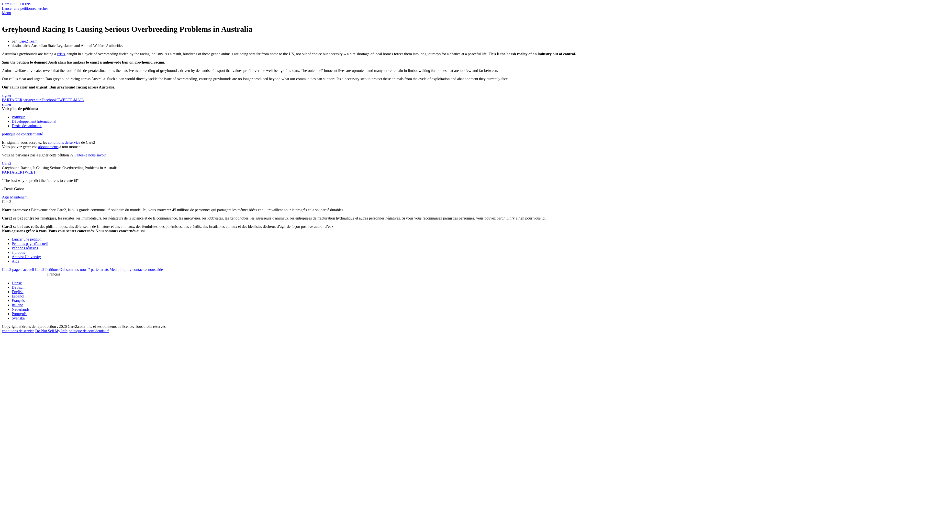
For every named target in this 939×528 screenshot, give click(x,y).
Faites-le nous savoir (90, 155)
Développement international (34, 121)
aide (159, 269)
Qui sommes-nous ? (74, 269)
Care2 (6, 4)
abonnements (48, 147)
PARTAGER (12, 172)
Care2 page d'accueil (18, 269)
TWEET (63, 100)
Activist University (26, 257)
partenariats (100, 269)
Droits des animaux (27, 126)
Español (18, 296)
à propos (18, 252)
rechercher (40, 8)
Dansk (17, 283)
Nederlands (20, 309)
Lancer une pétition (17, 8)
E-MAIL (77, 100)
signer (6, 95)
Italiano (17, 305)
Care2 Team (28, 41)
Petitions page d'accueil (30, 244)
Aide (15, 261)
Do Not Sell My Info (51, 331)
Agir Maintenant (14, 197)
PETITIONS (21, 4)
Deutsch (18, 287)
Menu (6, 13)
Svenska (18, 318)
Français (53, 274)
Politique (18, 117)
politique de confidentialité (22, 134)
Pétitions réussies (25, 248)
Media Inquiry (121, 269)
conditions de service (64, 142)
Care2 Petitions (46, 269)
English (17, 292)
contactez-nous (144, 269)
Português (19, 314)
